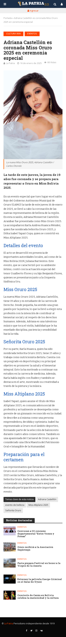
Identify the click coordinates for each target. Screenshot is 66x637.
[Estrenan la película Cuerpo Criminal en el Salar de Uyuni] (10, 579)
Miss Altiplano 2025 (38, 504)
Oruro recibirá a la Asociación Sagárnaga (35, 548)
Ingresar (34, 10)
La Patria (10, 63)
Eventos (32, 33)
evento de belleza (14, 504)
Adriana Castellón (47, 499)
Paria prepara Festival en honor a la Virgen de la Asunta (38, 564)
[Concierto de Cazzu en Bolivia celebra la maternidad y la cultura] (10, 595)
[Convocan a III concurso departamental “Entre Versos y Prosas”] (10, 530)
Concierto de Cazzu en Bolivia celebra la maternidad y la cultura (38, 596)
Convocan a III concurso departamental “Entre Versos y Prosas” (35, 534)
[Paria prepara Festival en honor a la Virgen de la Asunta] (10, 562)
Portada (8, 18)
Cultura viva (13, 33)
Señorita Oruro (13, 510)
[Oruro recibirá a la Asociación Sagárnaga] (10, 546)
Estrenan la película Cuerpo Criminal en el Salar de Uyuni (39, 580)
